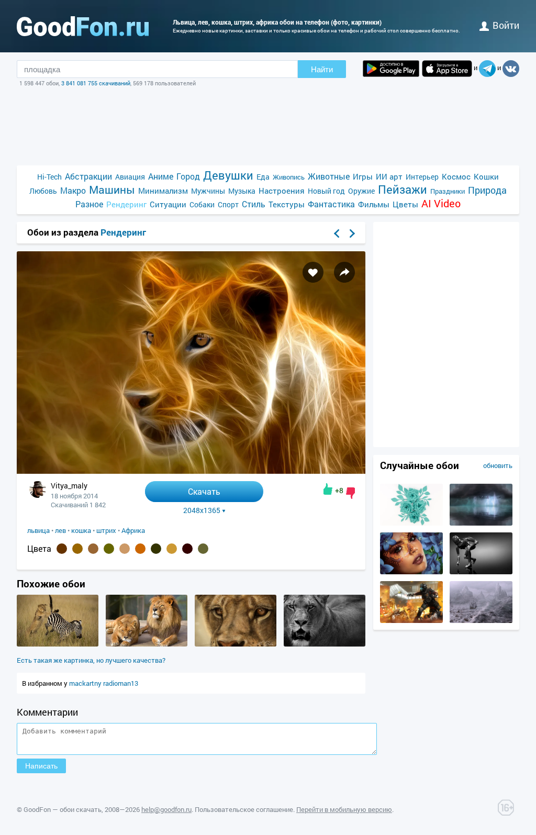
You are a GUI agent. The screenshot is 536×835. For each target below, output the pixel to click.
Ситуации (168, 204)
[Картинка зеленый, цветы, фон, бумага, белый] (411, 523)
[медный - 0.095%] (77, 548)
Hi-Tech (49, 177)
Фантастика (331, 203)
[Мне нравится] (327, 489)
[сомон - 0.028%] (124, 548)
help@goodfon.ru (166, 809)
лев (60, 530)
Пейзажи (402, 189)
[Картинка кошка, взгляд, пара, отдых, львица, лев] (146, 644)
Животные (329, 176)
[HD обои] (391, 68)
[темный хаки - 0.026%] (156, 548)
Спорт (228, 204)
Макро (73, 190)
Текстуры (287, 204)
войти (506, 25)
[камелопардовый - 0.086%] (93, 548)
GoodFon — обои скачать (63, 809)
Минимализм (163, 190)
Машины (112, 190)
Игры (363, 176)
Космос (456, 176)
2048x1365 (201, 510)
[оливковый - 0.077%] (109, 548)
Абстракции (88, 176)
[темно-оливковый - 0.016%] (203, 548)
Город (188, 176)
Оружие (361, 191)
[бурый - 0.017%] (187, 548)
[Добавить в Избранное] (313, 272)
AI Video (441, 203)
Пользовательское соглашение (244, 809)
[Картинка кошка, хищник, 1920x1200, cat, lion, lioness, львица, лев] (324, 644)
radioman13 (120, 683)
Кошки (486, 176)
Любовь (43, 191)
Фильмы (373, 204)
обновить (497, 465)
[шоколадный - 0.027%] (140, 548)
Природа (487, 190)
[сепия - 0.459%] (62, 548)
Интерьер (422, 177)
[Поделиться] (344, 272)
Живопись (289, 177)
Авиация (130, 177)
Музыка (241, 191)
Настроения (282, 190)
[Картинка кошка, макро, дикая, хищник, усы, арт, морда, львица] (235, 644)
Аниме (160, 176)
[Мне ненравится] (350, 493)
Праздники (447, 191)
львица (38, 530)
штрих (106, 530)
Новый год (326, 191)
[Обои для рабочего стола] (83, 26)
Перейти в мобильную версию (344, 809)
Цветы (405, 204)
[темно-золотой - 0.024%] (171, 548)
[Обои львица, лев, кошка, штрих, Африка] (191, 471)
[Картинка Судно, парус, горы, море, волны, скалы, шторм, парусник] (481, 620)
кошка (81, 530)
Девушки (228, 175)
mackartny (86, 683)
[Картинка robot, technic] (481, 571)
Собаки (202, 204)
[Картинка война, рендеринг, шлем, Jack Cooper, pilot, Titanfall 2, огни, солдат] (411, 620)
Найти (322, 69)
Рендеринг (126, 204)
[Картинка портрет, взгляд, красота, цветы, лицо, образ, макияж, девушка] (411, 571)
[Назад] (336, 233)
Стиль (253, 203)
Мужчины (208, 191)
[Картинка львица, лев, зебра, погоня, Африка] (57, 644)
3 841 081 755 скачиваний (95, 83)
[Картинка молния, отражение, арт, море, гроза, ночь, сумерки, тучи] (481, 523)
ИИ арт (389, 176)
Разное (89, 203)
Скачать (204, 491)
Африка (133, 530)
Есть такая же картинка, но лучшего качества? (91, 660)
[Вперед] (352, 233)
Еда (263, 177)
